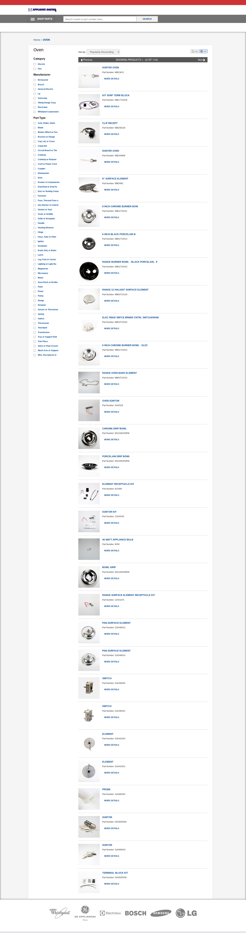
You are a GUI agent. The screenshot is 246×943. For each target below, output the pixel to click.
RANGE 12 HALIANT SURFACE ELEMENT (125, 289)
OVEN (46, 40)
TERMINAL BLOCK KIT (115, 872)
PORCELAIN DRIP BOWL (116, 456)
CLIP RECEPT (110, 123)
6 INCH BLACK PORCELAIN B (119, 234)
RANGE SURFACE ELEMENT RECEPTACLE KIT (128, 595)
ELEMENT (107, 734)
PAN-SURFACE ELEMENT (116, 623)
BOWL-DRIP (109, 567)
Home (36, 39)
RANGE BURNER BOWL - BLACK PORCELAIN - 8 (129, 262)
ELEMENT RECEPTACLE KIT (118, 484)
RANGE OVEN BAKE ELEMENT (119, 373)
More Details (111, 79)
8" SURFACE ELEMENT (115, 178)
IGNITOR (107, 817)
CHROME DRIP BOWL (114, 428)
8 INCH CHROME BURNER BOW (120, 206)
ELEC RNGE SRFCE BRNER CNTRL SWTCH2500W (130, 317)
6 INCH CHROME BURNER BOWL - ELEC (125, 345)
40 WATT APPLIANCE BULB (117, 539)
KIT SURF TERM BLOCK (116, 95)
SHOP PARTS (44, 18)
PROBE (106, 789)
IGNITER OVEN (110, 67)
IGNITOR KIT (109, 511)
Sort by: (82, 52)
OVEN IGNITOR (110, 400)
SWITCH (106, 678)
